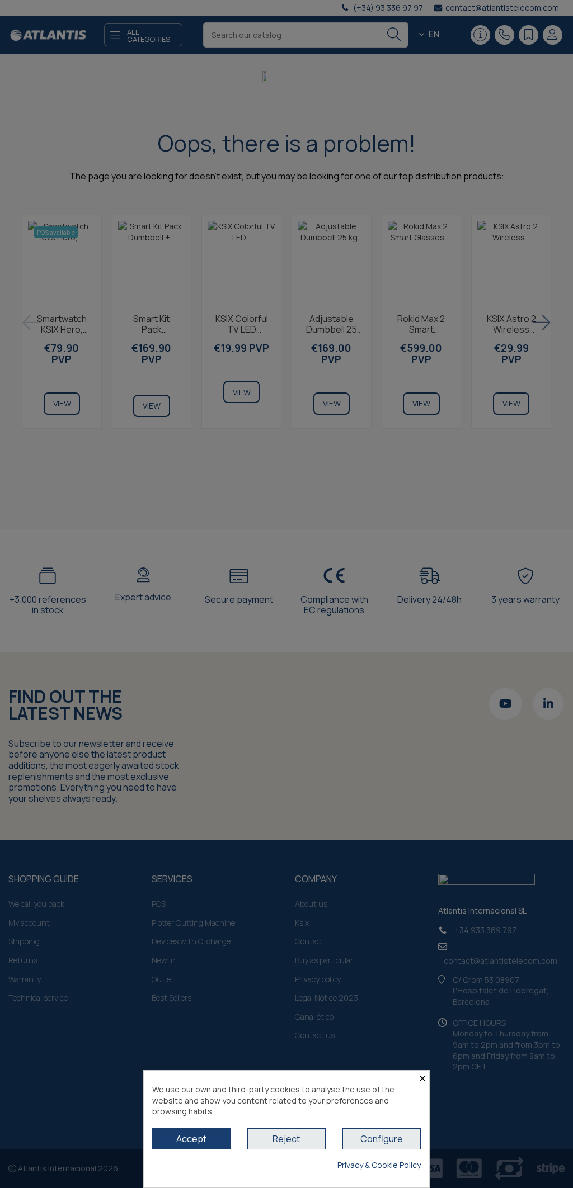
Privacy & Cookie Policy (379, 1164)
